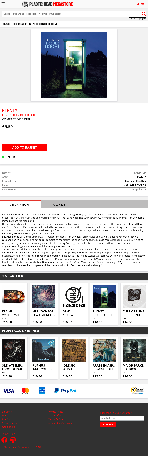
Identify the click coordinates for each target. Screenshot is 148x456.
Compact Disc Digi (135, 181)
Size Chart (6, 419)
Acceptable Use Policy (60, 423)
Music (6, 24)
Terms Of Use (55, 415)
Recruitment (8, 426)
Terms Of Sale (55, 419)
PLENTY (29, 24)
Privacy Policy (55, 411)
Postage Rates (9, 423)
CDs (20, 24)
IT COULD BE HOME (47, 24)
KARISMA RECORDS (135, 185)
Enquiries (6, 411)
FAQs (4, 415)
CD (14, 24)
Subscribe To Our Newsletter (116, 412)
